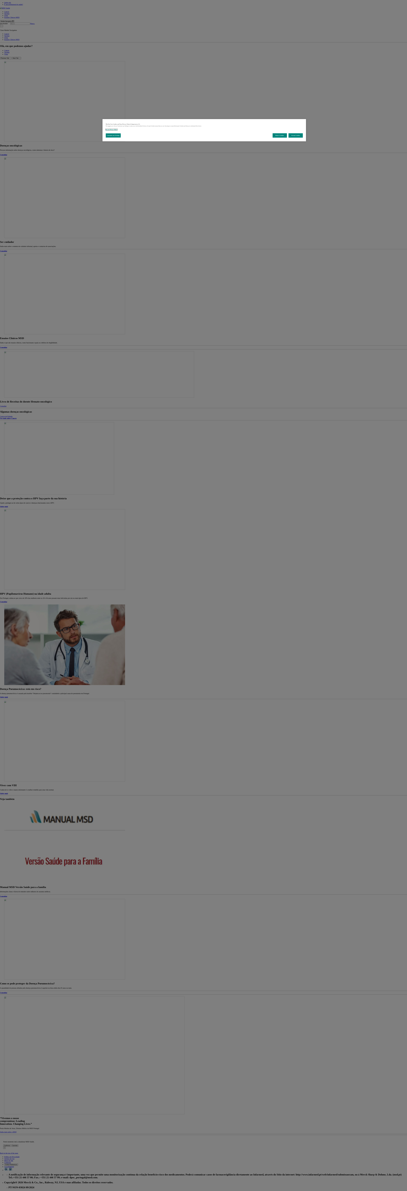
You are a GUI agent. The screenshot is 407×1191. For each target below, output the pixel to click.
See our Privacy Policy (111, 129)
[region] (204, 130)
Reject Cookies (279, 135)
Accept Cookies (295, 135)
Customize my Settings (113, 135)
